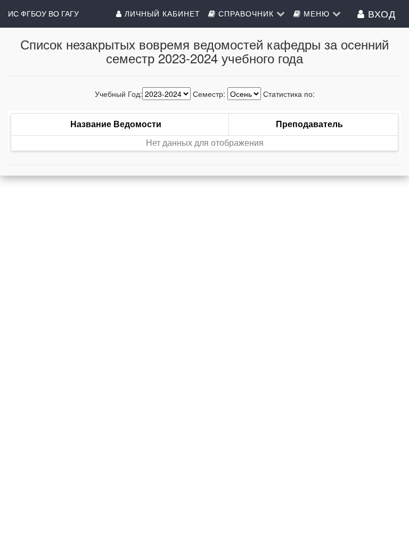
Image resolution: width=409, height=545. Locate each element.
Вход (380, 13)
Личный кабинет (161, 13)
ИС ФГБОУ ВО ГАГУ (43, 13)
